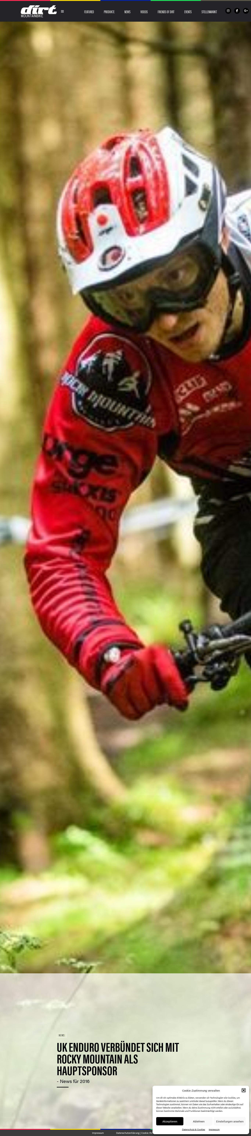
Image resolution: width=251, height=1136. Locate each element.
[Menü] (62, 11)
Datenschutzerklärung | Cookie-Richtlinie (137, 1133)
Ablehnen (199, 1121)
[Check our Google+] (246, 11)
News (127, 12)
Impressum (214, 1129)
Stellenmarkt (209, 12)
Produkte (109, 12)
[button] (243, 1090)
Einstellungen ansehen (229, 1121)
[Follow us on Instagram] (228, 11)
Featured (89, 12)
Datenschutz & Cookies (193, 1129)
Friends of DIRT (166, 12)
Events (188, 12)
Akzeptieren (169, 1121)
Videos (144, 12)
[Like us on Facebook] (237, 11)
